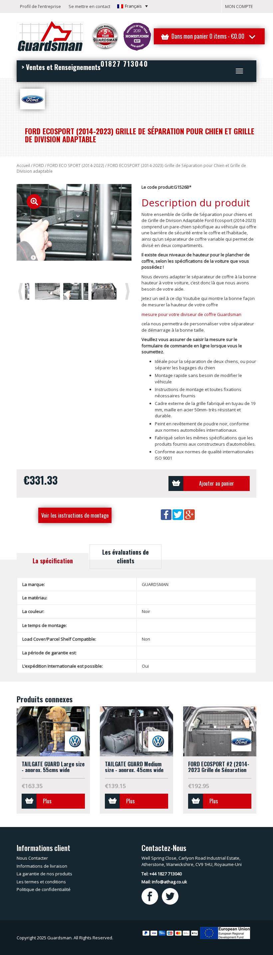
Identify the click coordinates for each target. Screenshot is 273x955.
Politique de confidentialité (44, 889)
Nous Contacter (32, 858)
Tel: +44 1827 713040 (161, 874)
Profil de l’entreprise (40, 6)
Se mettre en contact (89, 6)
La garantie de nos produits (44, 874)
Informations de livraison (42, 866)
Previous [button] (21, 291)
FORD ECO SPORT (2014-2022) (75, 165)
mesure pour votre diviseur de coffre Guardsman (191, 314)
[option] (74, 222)
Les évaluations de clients (125, 556)
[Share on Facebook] (166, 514)
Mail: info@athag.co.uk (164, 882)
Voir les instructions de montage (75, 515)
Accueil (23, 165)
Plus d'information (57, 803)
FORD (38, 165)
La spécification (53, 560)
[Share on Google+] (189, 514)
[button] (132, 6)
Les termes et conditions (41, 882)
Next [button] (128, 291)
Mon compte (239, 6)
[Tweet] (178, 514)
